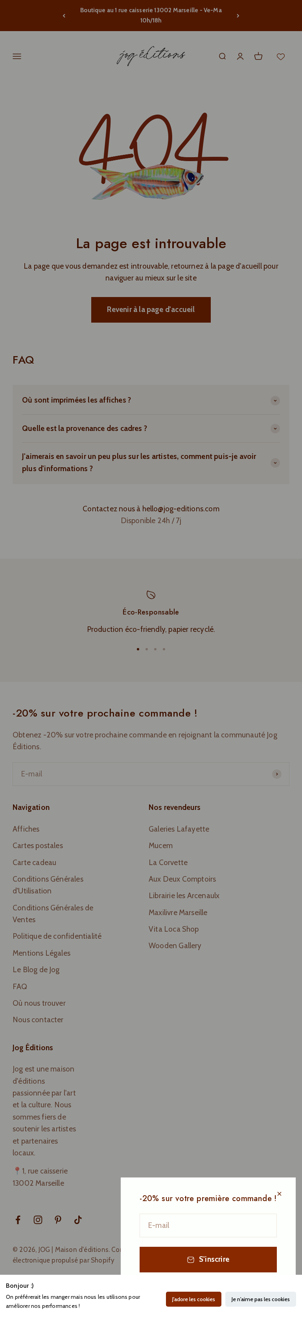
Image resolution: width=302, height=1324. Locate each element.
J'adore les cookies (193, 1299)
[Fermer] (279, 1194)
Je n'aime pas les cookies (261, 1299)
